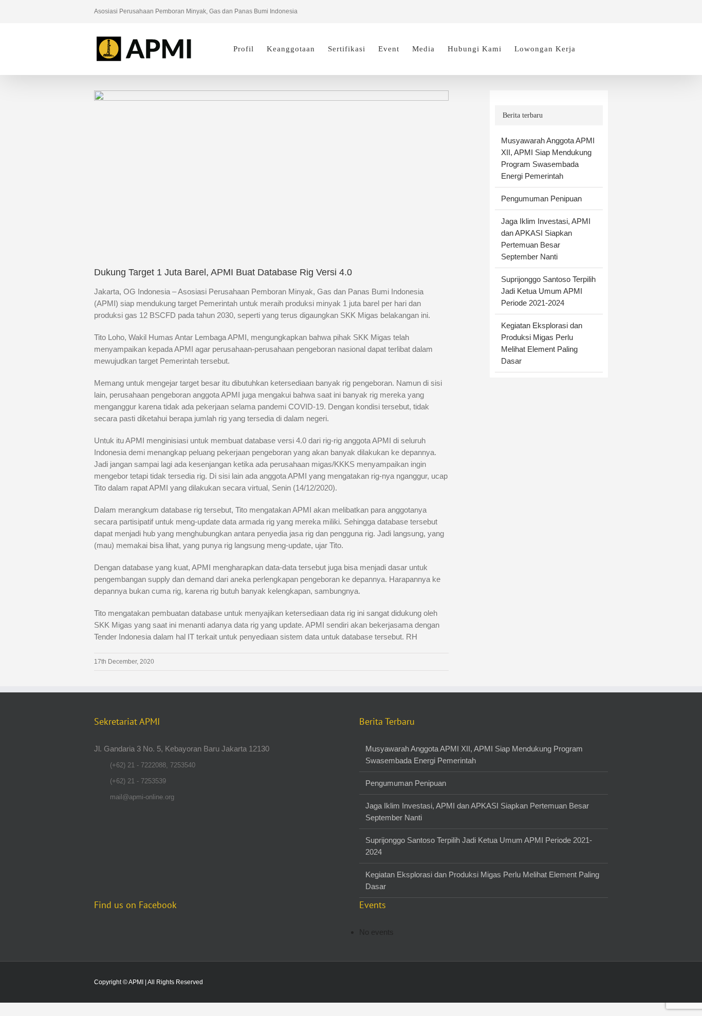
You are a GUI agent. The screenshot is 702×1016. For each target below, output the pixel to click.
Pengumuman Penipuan (541, 198)
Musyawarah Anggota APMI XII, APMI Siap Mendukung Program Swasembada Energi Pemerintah (474, 754)
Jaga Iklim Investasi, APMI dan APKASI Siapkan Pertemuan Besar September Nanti (477, 811)
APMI (135, 982)
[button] (591, 48)
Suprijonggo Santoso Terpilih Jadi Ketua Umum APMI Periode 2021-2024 (548, 291)
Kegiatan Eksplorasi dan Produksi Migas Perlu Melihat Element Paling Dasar (482, 880)
